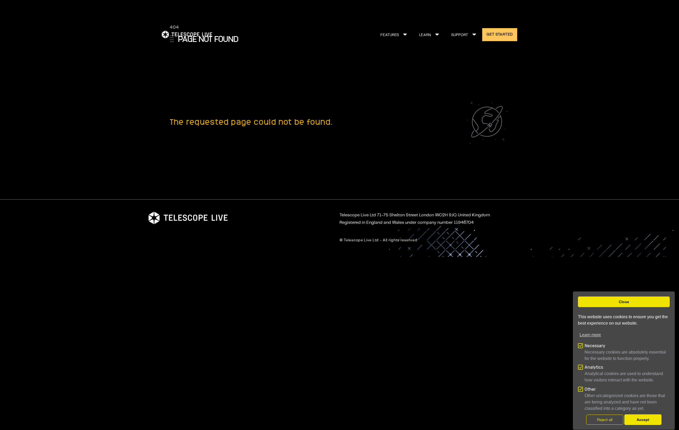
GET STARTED (499, 34)
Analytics (594, 367)
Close (624, 302)
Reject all (604, 420)
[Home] (187, 34)
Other (590, 389)
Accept (643, 420)
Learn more (590, 335)
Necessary (595, 345)
